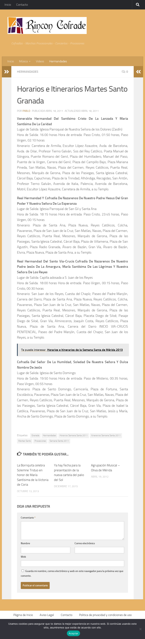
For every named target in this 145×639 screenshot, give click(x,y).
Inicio (8, 4)
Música (23, 61)
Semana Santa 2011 (59, 441)
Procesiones (40, 441)
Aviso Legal (47, 615)
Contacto (22, 4)
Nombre (25, 543)
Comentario (28, 517)
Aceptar (73, 633)
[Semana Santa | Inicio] (47, 25)
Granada (35, 435)
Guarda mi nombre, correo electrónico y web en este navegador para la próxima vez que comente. (72, 573)
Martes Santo (24, 441)
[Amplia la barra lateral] (6, 71)
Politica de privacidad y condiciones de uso (105, 615)
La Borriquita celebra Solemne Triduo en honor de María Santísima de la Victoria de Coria (32, 474)
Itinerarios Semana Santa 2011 (106, 435)
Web (23, 556)
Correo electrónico (85, 543)
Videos (40, 61)
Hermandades (58, 61)
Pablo (26, 111)
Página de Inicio (23, 615)
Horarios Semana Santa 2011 (74, 435)
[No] (140, 629)
